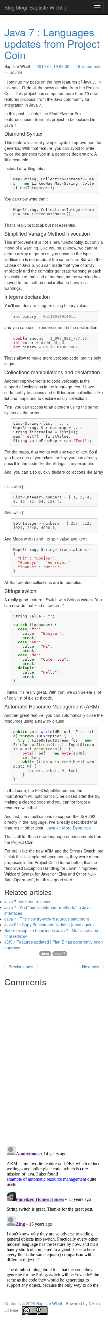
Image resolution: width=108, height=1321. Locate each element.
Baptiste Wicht (49, 1303)
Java (45, 953)
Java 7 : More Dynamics (69, 828)
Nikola (94, 1303)
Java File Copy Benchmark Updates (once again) (49, 924)
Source (16, 72)
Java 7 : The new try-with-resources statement (46, 919)
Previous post (21, 967)
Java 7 (59, 953)
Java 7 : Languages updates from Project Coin (52, 43)
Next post (90, 967)
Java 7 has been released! (28, 901)
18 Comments (88, 66)
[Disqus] (54, 1061)
